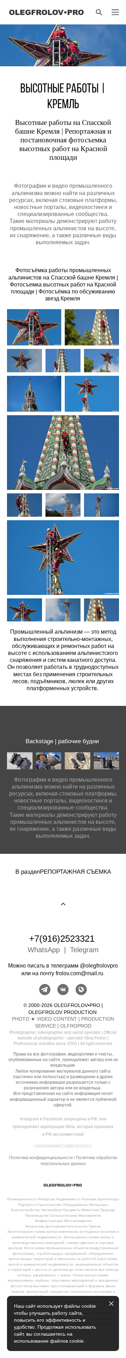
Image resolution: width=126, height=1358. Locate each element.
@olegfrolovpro (99, 966)
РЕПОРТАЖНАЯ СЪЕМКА (75, 871)
